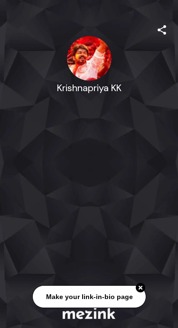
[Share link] (162, 28)
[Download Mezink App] (89, 313)
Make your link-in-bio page (89, 296)
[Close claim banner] (140, 288)
